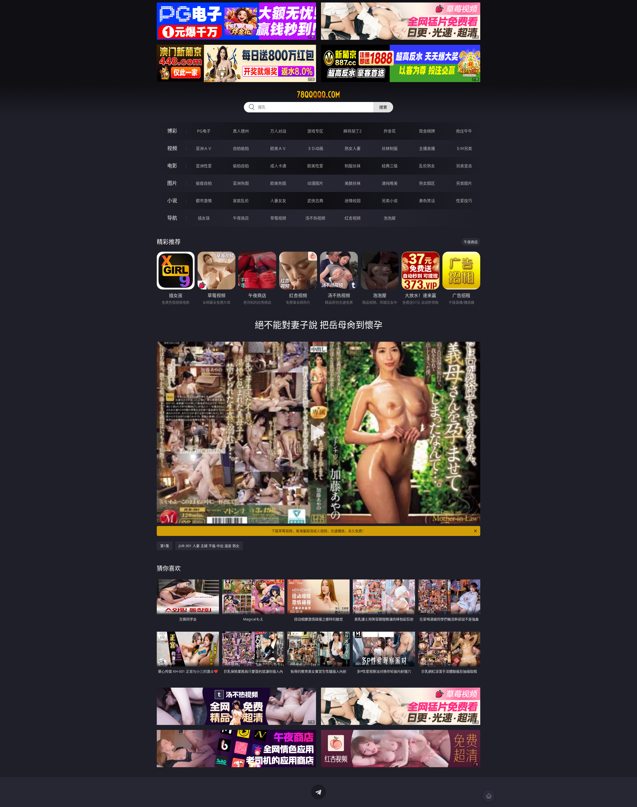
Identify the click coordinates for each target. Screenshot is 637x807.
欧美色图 (278, 183)
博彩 (172, 131)
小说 (172, 200)
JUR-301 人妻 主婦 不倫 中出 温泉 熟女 (209, 545)
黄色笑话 (427, 200)
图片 (172, 183)
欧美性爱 (315, 166)
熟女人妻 (353, 148)
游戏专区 (315, 131)
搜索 (383, 107)
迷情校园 (353, 200)
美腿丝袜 (353, 183)
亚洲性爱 (204, 166)
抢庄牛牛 (464, 131)
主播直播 (427, 148)
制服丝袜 (353, 166)
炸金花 (390, 131)
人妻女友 (278, 200)
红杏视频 (353, 218)
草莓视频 (278, 218)
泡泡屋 (390, 218)
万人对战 (278, 131)
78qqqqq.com (318, 94)
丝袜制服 (390, 148)
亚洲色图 (241, 183)
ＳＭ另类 (464, 148)
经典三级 (390, 166)
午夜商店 (241, 218)
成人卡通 (278, 166)
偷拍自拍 (241, 166)
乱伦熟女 (427, 166)
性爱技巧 (464, 200)
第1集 (164, 545)
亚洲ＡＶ (204, 148)
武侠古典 (315, 200)
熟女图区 (427, 183)
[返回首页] (489, 796)
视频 (172, 148)
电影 (172, 165)
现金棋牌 (427, 131)
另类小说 (390, 200)
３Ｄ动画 (315, 148)
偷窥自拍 (204, 183)
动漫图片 (315, 183)
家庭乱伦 (241, 200)
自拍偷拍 (241, 148)
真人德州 (241, 131)
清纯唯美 (390, 183)
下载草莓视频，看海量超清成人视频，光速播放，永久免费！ (318, 530)
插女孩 (204, 218)
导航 (172, 218)
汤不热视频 (315, 218)
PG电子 (204, 131)
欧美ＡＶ (278, 148)
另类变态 (464, 166)
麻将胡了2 (352, 131)
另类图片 (464, 183)
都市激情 (204, 200)
